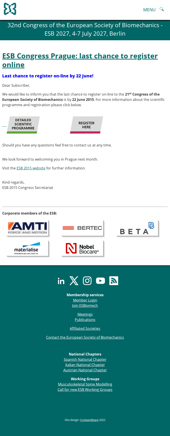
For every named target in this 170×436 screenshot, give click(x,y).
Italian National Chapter (85, 364)
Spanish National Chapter (85, 359)
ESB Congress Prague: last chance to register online (80, 60)
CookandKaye (89, 420)
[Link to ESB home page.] (85, 7)
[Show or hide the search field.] (162, 10)
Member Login (85, 300)
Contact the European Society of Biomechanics (85, 337)
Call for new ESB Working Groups (85, 389)
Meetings (85, 314)
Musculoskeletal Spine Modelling (85, 384)
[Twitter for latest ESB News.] (71, 280)
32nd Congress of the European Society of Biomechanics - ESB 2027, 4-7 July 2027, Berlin (85, 29)
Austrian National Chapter (85, 370)
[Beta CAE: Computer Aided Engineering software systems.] (137, 227)
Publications (85, 319)
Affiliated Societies (85, 328)
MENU (149, 10)
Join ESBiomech (85, 305)
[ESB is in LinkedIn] (58, 280)
